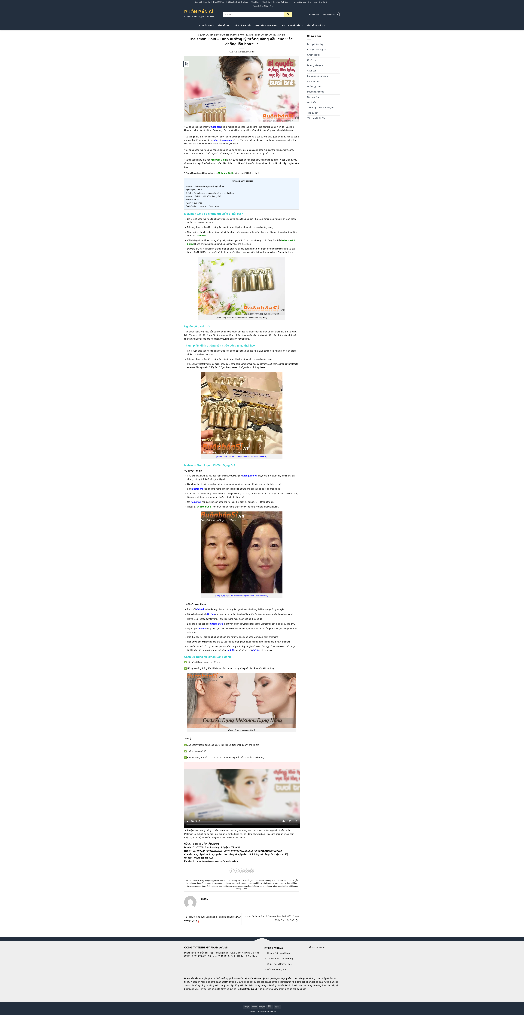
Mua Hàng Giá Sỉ (320, 2)
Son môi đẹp (313, 97)
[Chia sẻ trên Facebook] (232, 871)
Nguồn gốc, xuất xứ (194, 189)
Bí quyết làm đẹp (205, 35)
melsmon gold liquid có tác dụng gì (260, 883)
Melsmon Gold (217, 883)
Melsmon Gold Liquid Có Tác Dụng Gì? (203, 196)
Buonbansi (197, 173)
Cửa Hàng (255, 2)
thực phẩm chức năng (292, 978)
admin (251, 52)
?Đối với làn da (192, 199)
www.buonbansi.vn (203, 858)
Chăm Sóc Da (223, 25)
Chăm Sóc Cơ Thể (242, 25)
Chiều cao (312, 60)
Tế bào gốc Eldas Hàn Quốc (321, 107)
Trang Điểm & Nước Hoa (265, 25)
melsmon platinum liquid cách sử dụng (248, 886)
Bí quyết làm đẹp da (223, 35)
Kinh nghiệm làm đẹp (258, 35)
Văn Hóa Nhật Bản (277, 35)
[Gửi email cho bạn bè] (241, 871)
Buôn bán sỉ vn (192, 978)
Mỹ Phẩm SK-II (205, 25)
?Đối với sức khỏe (194, 203)
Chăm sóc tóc (313, 55)
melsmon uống (271, 886)
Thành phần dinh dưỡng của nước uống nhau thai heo (210, 193)
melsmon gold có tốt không (234, 883)
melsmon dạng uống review (199, 883)
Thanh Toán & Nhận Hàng (263, 6)
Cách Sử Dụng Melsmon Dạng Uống (202, 206)
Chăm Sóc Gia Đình (314, 25)
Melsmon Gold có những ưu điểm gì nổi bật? (205, 186)
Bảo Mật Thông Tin (202, 2)
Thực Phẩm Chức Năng (291, 25)
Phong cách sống (315, 92)
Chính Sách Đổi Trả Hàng (238, 2)
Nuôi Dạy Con (314, 86)
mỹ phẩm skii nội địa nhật (257, 978)
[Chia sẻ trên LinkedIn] (251, 871)
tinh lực (256, 650)
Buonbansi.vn (317, 947)
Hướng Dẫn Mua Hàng (302, 2)
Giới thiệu (266, 2)
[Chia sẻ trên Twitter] (236, 871)
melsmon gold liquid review (221, 886)
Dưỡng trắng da (240, 35)
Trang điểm (312, 113)
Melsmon (189, 332)
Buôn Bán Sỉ (198, 12)
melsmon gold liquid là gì (200, 886)
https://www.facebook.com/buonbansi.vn (217, 861)
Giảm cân (311, 71)
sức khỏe (311, 102)
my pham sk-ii (314, 81)
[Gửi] (288, 14)
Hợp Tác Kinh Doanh (281, 2)
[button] (314, 14)
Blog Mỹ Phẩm (219, 2)
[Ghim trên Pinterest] (246, 871)
